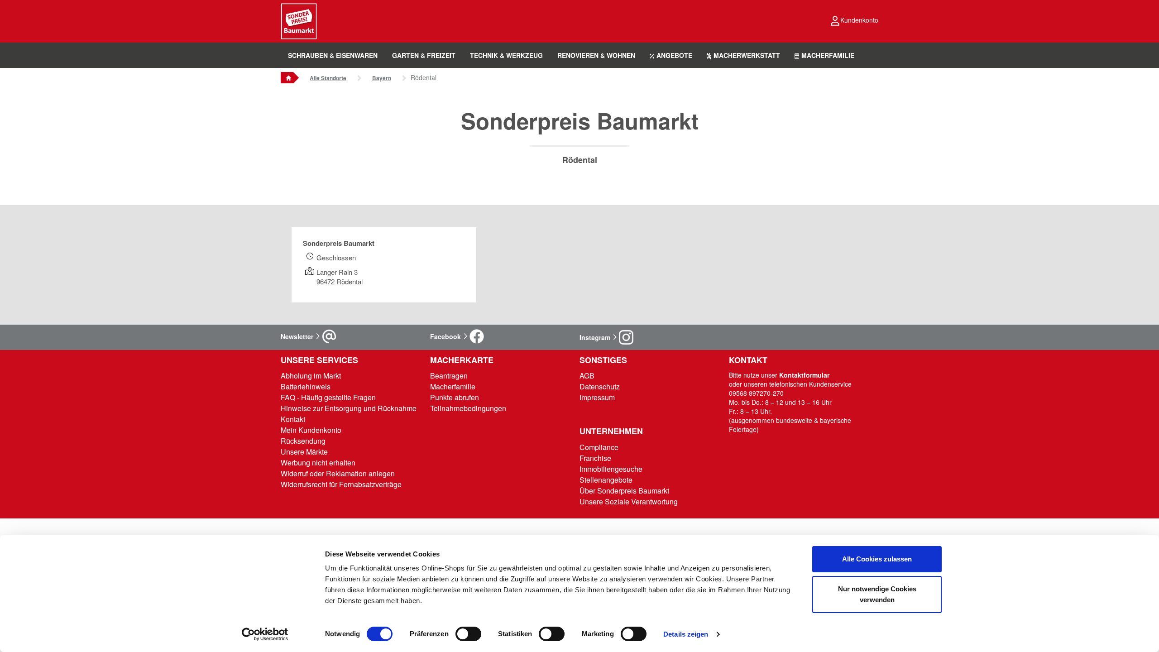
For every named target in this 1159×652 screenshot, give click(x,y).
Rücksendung (303, 441)
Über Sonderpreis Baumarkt (624, 490)
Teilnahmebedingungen (468, 408)
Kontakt (293, 419)
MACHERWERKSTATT (747, 55)
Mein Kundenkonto (311, 430)
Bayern (381, 78)
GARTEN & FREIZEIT (423, 55)
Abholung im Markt (311, 375)
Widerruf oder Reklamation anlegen (338, 473)
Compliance (599, 447)
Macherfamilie (452, 386)
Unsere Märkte (304, 451)
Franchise (595, 458)
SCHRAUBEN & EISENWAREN (333, 55)
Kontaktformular (804, 374)
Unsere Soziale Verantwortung (629, 501)
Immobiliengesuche (611, 469)
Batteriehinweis (305, 386)
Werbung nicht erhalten (318, 462)
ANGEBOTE (674, 55)
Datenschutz (600, 386)
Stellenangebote (606, 480)
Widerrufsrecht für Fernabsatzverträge (341, 484)
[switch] (468, 634)
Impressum (597, 397)
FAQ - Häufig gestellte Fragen (328, 397)
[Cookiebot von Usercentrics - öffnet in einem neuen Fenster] (265, 634)
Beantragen (449, 375)
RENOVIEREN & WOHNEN (596, 55)
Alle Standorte (328, 78)
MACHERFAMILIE (827, 55)
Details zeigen (685, 634)
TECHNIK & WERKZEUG (506, 55)
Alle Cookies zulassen (877, 559)
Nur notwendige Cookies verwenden (877, 594)
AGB (587, 375)
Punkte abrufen (454, 397)
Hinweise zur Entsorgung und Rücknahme (349, 408)
